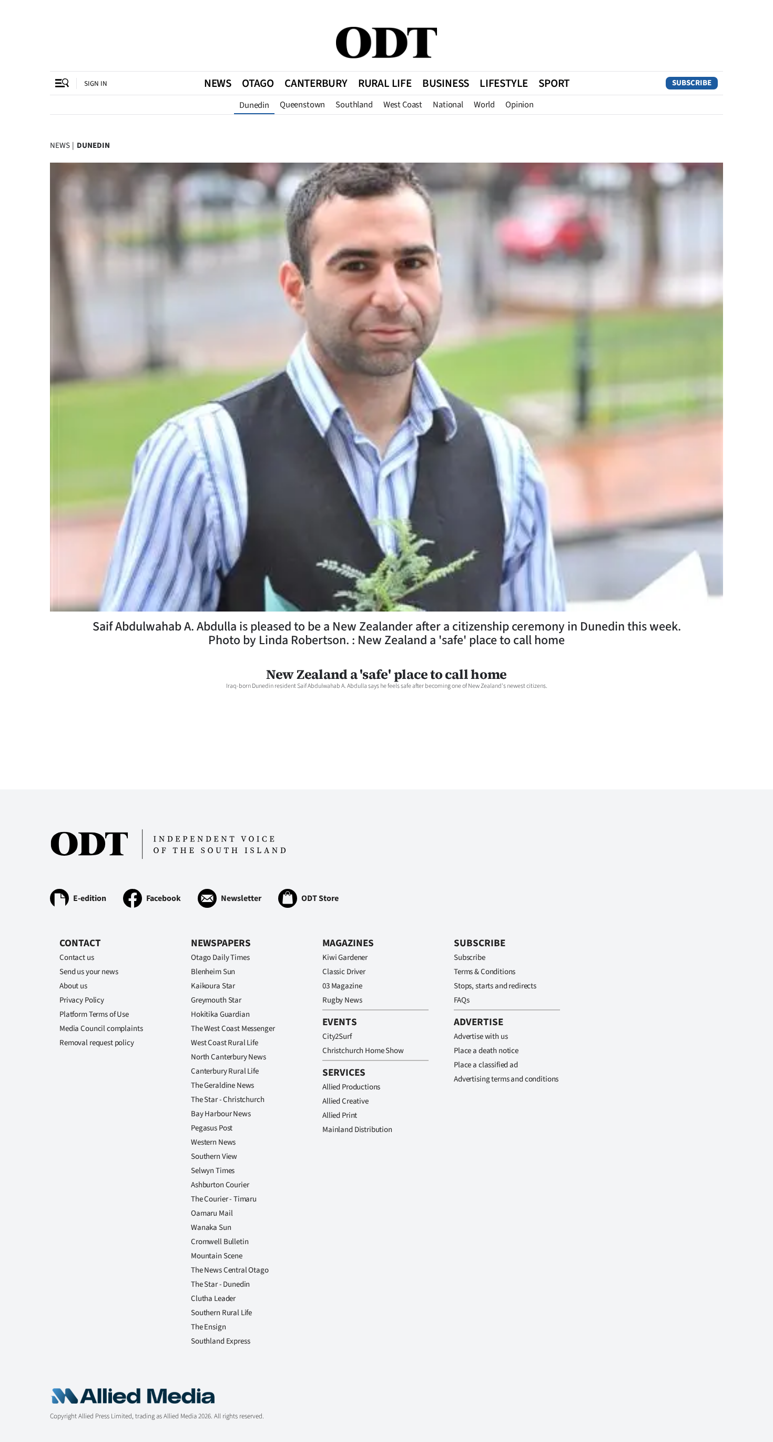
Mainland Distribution (357, 1129)
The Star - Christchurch (228, 1099)
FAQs (461, 1000)
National (448, 104)
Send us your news (88, 971)
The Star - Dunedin (220, 1284)
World (484, 104)
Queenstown (302, 104)
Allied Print (339, 1115)
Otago (258, 83)
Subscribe (691, 82)
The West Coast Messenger (232, 1028)
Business (445, 83)
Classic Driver (343, 971)
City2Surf (337, 1036)
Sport (553, 83)
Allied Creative (345, 1101)
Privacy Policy (81, 1000)
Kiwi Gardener (345, 957)
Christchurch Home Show (363, 1050)
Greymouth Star (216, 1000)
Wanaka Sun (211, 1227)
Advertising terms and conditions (506, 1079)
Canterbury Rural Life (225, 1071)
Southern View (214, 1156)
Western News (213, 1142)
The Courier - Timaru (224, 1199)
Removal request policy (96, 1042)
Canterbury (316, 83)
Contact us (76, 957)
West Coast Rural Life (224, 1042)
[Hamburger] (62, 83)
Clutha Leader (213, 1298)
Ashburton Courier (220, 1184)
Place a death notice (486, 1050)
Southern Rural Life (221, 1312)
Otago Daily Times (220, 957)
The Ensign (208, 1327)
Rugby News (342, 1000)
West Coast (402, 104)
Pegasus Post (211, 1128)
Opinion (519, 104)
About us (73, 986)
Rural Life (385, 83)
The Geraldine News (222, 1085)
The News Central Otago (230, 1270)
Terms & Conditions (484, 971)
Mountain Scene (216, 1255)
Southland (354, 104)
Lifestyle (504, 83)
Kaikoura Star (213, 986)
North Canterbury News (228, 1057)
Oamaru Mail (211, 1213)
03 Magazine (342, 986)
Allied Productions (351, 1087)
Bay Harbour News (221, 1113)
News (217, 83)
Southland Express (220, 1341)
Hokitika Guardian (220, 1014)
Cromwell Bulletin (219, 1241)
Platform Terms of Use (94, 1014)
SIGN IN (95, 83)
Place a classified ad (486, 1064)
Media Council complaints (101, 1028)
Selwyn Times (213, 1170)
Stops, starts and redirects (495, 986)
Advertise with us (480, 1036)
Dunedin (254, 105)
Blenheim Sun (213, 971)
